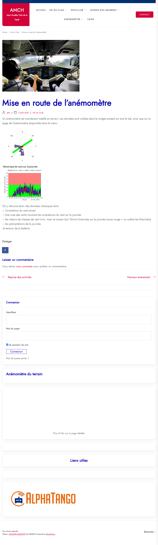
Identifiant (11, 312)
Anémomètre (72, 19)
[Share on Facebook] (5, 250)
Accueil (41, 10)
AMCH (17, 10)
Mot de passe (13, 328)
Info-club (77, 10)
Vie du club (56, 10)
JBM (8, 112)
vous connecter (24, 266)
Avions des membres (103, 10)
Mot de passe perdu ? (17, 358)
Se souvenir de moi (18, 345)
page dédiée (78, 433)
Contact (145, 14)
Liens (90, 19)
